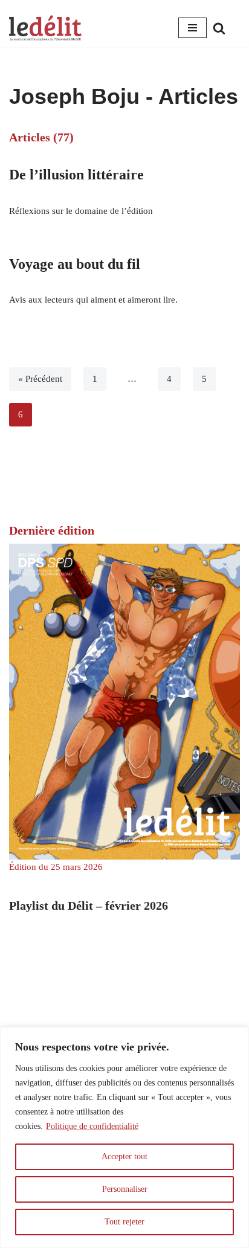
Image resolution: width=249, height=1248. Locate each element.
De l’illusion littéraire (76, 174)
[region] (124, 1137)
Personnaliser (124, 1189)
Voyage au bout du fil (74, 264)
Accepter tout (124, 1156)
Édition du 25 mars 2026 (56, 867)
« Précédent (40, 379)
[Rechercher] (219, 28)
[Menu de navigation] (192, 28)
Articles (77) (41, 137)
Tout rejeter (124, 1221)
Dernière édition (51, 530)
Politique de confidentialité (92, 1126)
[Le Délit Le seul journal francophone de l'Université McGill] (45, 28)
